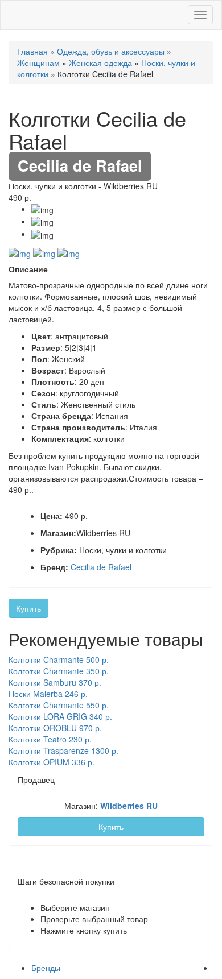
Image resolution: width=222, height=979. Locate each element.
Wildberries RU (129, 805)
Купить (28, 608)
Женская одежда (100, 62)
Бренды (45, 967)
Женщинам (38, 62)
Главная (32, 51)
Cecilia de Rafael (101, 567)
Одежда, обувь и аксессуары (111, 51)
